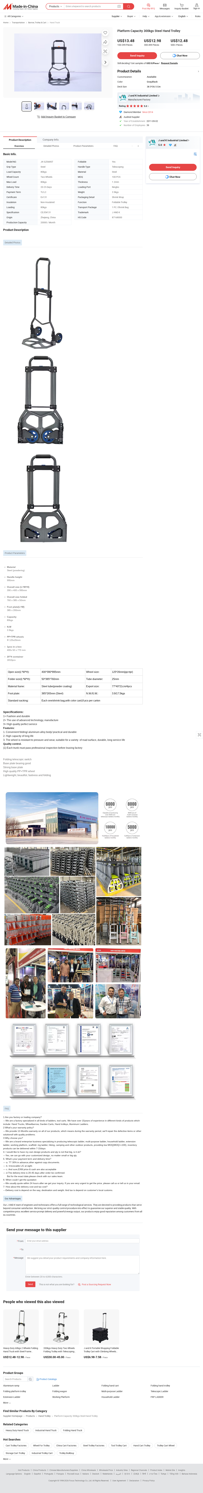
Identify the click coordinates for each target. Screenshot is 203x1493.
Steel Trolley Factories (93, 1445)
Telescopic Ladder (159, 1391)
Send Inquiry (137, 55)
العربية (118, 1473)
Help (145, 16)
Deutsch (95, 1473)
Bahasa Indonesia (189, 1473)
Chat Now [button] (182, 55)
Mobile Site (170, 1470)
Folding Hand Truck (72, 1430)
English (27, 1473)
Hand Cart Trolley (141, 1445)
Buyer (130, 16)
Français (60, 1473)
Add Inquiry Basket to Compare (58, 116)
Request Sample (169, 63)
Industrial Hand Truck (45, 1430)
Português (48, 1473)
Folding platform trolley (14, 1391)
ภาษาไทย (153, 1473)
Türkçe (163, 1473)
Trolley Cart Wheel (165, 1445)
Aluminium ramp (11, 1385)
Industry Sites (122, 1470)
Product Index (156, 1470)
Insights (181, 1470)
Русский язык (73, 1473)
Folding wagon (59, 1391)
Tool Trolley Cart (119, 1445)
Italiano (85, 1473)
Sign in (196, 8)
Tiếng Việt (174, 1473)
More (6, 1458)
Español (37, 1473)
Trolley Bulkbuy (66, 1453)
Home (5, 22)
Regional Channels (139, 1470)
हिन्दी (144, 1473)
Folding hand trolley (160, 1385)
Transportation (18, 22)
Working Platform (61, 1396)
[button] (132, 146)
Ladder (55, 1385)
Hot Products (23, 1470)
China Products (39, 1470)
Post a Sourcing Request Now (94, 1284)
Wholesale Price (106, 1470)
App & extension (163, 16)
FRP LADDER (157, 1396)
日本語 (136, 1473)
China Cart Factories (66, 1445)
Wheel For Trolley (41, 1445)
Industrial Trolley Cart (42, 1453)
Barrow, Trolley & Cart (37, 22)
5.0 (160, 144)
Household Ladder (111, 1396)
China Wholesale (88, 1470)
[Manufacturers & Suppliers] (20, 6)
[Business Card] (195, 153)
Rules (197, 16)
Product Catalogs (48, 1379)
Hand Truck (55, 22)
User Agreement (119, 1480)
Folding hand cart (110, 1385)
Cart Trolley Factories (16, 1445)
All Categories (14, 16)
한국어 (127, 1473)
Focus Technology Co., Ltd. (80, 1480)
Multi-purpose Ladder (112, 1391)
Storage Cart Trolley (15, 1453)
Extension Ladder (11, 1396)
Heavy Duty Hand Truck (17, 1430)
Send (30, 1284)
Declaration (134, 1480)
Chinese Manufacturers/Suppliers (63, 1470)
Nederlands (107, 1473)
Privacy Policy (149, 1480)
